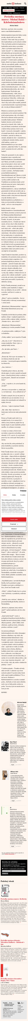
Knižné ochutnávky (8, 10)
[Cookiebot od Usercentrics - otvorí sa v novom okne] (20, 491)
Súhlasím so (14, 868)
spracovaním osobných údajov (17, 868)
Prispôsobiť (13, 524)
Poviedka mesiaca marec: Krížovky (14, 899)
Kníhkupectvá (16, 13)
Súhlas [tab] (5, 495)
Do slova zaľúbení (20, 10)
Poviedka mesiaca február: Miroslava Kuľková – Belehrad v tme (12, 942)
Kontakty (5, 1002)
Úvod (5, 7)
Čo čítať (10, 13)
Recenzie (15, 7)
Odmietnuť (14, 528)
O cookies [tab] (22, 495)
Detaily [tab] (14, 495)
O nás (10, 1002)
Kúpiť (12, 764)
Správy (10, 7)
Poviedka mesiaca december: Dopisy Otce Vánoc (11, 979)
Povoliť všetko (14, 519)
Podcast (22, 7)
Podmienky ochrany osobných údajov (9, 1005)
